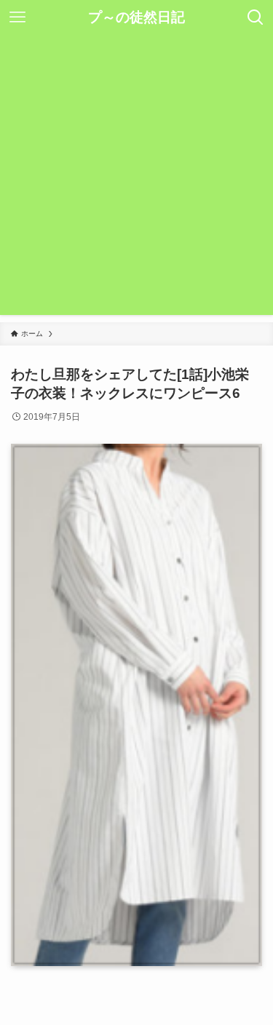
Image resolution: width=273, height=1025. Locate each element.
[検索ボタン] (255, 17)
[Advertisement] (136, 178)
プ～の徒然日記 (136, 18)
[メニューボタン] (17, 17)
